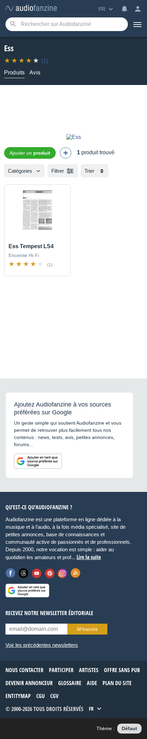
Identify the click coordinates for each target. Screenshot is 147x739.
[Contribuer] (65, 152)
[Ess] (73, 137)
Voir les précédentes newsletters (41, 645)
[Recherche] (12, 24)
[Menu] (137, 24)
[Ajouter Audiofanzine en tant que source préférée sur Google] (38, 461)
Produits (14, 72)
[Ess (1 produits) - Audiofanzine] (31, 8)
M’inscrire (87, 629)
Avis (34, 72)
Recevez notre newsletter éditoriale (49, 613)
